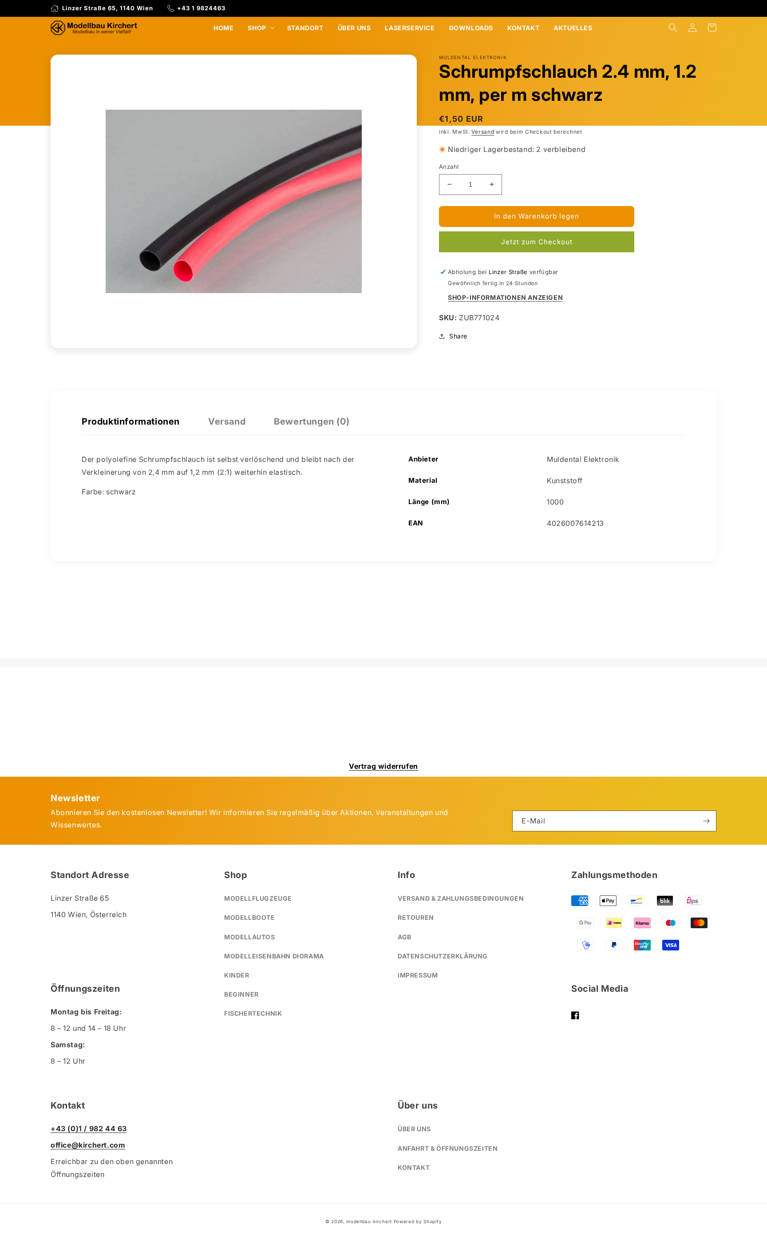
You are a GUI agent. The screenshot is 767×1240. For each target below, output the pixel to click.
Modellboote (249, 917)
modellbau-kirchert (369, 1221)
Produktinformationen (131, 421)
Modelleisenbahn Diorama (274, 956)
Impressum (418, 975)
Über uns (414, 1129)
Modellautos (249, 937)
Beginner (241, 994)
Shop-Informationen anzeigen (505, 297)
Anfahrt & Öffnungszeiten (448, 1148)
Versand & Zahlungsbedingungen (461, 898)
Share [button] (458, 336)
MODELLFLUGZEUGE (258, 898)
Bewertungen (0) (311, 421)
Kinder (236, 975)
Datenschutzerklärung (443, 956)
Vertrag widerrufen (383, 766)
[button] (260, 28)
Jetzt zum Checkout (537, 242)
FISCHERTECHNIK (253, 1013)
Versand (482, 131)
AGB (404, 937)
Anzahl (449, 166)
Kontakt (414, 1167)
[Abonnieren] (706, 821)
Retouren (416, 917)
